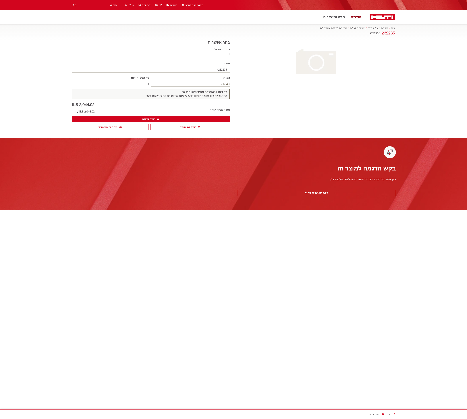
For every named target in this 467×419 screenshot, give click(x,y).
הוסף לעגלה (148, 119)
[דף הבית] (382, 17)
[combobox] (95, 5)
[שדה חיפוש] (74, 5)
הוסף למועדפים (188, 127)
